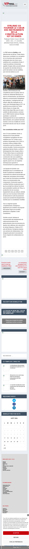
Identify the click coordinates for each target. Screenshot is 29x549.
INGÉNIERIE (5, 492)
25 (7, 441)
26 (11, 441)
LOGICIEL (4, 489)
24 (4, 441)
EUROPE (4, 462)
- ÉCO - (12, 41)
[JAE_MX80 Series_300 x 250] (14, 332)
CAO (3, 491)
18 (7, 438)
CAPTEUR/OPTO (6, 486)
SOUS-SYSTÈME (14, 45)
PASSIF (4, 487)
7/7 (15, 41)
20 (14, 438)
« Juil (4, 448)
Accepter (16, 533)
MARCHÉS (11, 466)
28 (17, 441)
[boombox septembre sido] (14, 279)
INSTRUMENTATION (8, 491)
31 (4, 445)
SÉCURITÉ (5, 512)
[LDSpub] (14, 255)
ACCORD (19, 41)
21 (17, 438)
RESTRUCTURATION (6, 470)
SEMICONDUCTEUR (6, 485)
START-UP (4, 508)
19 (11, 438)
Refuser (16, 537)
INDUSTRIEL (5, 509)
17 (4, 438)
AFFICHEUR (5, 488)
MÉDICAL (4, 510)
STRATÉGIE (5, 468)
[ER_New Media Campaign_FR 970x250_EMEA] (14, 15)
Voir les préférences (16, 542)
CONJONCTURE (6, 466)
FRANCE (21, 43)
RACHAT (4, 467)
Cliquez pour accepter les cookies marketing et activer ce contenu (14, 321)
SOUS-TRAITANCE (6, 493)
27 (14, 441)
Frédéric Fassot (14, 39)
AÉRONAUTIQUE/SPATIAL (11, 43)
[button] (28, 515)
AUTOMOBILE (5, 511)
